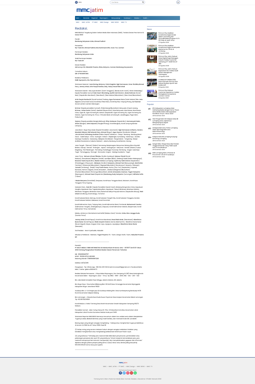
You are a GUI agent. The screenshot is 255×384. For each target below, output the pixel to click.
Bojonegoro (104, 18)
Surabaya (127, 18)
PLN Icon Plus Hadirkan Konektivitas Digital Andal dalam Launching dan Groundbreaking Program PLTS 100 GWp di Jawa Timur (168, 36)
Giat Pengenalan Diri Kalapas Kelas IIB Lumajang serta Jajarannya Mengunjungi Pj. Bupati (165, 121)
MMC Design (104, 22)
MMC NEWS (115, 22)
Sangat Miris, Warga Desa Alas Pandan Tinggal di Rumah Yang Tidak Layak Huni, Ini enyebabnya (166, 145)
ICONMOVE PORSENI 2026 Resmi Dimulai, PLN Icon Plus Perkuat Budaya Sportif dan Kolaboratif (168, 82)
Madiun (136, 18)
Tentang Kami (99, 379)
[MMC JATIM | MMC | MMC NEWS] (103, 10)
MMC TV (124, 22)
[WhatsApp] (135, 373)
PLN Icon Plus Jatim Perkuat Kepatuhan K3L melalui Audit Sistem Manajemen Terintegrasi (168, 71)
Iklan (106, 379)
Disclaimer (141, 379)
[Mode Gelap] (178, 2)
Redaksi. (134, 379)
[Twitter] (124, 373)
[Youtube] (131, 373)
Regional (94, 18)
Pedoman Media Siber (116, 379)
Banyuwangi (116, 18)
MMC (77, 18)
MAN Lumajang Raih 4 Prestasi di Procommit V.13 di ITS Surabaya (164, 154)
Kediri (145, 18)
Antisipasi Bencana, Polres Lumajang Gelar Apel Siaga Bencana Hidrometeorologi (165, 129)
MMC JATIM (86, 22)
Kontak (127, 379)
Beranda (86, 18)
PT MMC (95, 22)
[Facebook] (120, 373)
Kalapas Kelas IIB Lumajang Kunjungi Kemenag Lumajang (165, 138)
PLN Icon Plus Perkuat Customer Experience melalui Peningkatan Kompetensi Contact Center (168, 93)
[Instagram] (127, 373)
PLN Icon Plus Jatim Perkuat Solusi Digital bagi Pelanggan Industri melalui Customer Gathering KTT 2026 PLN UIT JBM (168, 60)
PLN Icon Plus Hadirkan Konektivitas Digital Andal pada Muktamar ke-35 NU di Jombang (169, 48)
